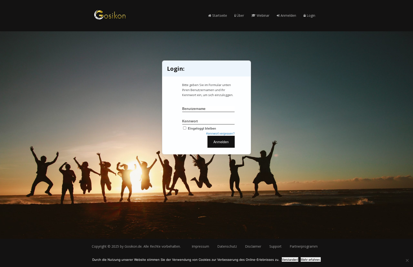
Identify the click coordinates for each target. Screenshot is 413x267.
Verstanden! (290, 259)
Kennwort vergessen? (220, 133)
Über (240, 15)
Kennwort (190, 121)
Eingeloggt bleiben (202, 128)
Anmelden (288, 15)
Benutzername (194, 108)
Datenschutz (227, 246)
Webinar (262, 15)
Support (275, 246)
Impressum (200, 246)
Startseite (219, 15)
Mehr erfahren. (311, 259)
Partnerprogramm (304, 246)
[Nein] (407, 260)
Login (310, 15)
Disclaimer (253, 246)
